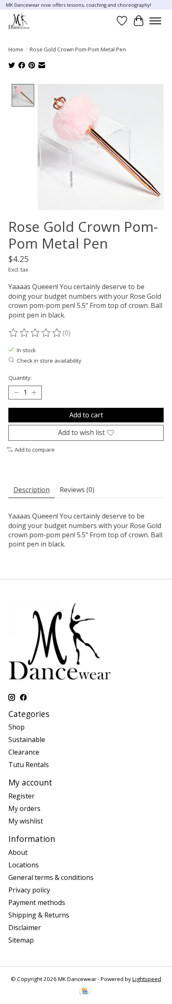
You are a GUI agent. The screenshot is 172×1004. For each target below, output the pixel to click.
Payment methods (36, 902)
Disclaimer (24, 927)
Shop (16, 727)
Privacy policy (29, 890)
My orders (24, 808)
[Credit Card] (84, 992)
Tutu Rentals (28, 764)
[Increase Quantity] (33, 392)
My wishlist (25, 821)
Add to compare (35, 449)
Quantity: (20, 377)
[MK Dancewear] (19, 20)
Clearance (23, 752)
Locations (23, 864)
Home (15, 49)
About (18, 852)
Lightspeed (146, 979)
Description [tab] (31, 489)
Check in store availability (49, 360)
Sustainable (26, 739)
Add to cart (86, 414)
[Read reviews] (35, 333)
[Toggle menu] (155, 21)
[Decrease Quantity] (16, 392)
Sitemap (21, 940)
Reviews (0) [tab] (77, 489)
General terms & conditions (51, 877)
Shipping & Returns (38, 915)
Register (21, 796)
